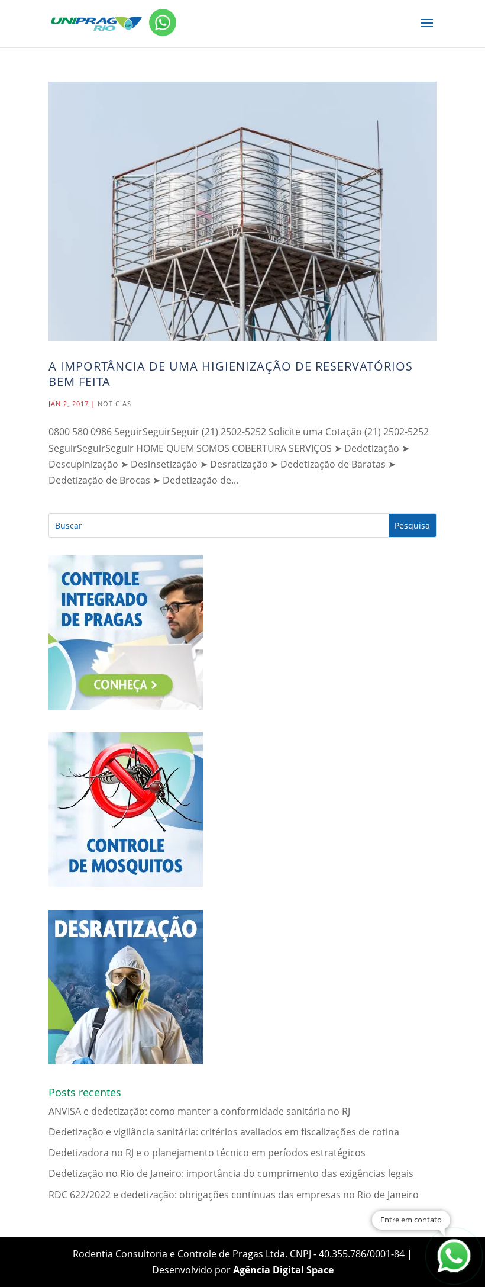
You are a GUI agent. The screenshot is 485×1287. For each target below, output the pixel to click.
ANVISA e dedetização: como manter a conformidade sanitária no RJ (199, 1111)
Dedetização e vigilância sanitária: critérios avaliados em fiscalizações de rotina (223, 1131)
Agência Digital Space (283, 1269)
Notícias (114, 403)
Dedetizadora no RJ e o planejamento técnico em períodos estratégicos (207, 1152)
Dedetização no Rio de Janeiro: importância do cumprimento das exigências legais (230, 1173)
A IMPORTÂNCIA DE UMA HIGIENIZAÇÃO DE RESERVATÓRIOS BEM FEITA (230, 374)
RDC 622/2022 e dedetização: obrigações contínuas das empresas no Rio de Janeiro (233, 1194)
